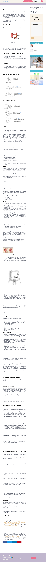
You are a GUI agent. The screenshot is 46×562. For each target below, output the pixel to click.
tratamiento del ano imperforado (8, 539)
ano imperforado (5, 537)
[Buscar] (42, 1)
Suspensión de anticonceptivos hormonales (38, 45)
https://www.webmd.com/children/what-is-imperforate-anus (11, 536)
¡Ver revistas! (36, 63)
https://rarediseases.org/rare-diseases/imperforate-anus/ (11, 527)
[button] (5, 542)
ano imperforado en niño (20, 537)
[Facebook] (35, 74)
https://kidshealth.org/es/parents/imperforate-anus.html (11, 525)
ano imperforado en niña (12, 537)
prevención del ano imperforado (12, 538)
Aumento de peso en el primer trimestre (38, 50)
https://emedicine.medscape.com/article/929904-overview (11, 532)
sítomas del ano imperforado (21, 538)
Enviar (33, 37)
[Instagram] (38, 74)
